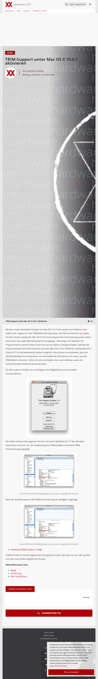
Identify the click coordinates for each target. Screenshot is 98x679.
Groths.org (16, 573)
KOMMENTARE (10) (51, 613)
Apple (86, 333)
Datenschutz (49, 635)
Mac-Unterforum (19, 576)
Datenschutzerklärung (58, 666)
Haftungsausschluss (49, 638)
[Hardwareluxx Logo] (18, 4)
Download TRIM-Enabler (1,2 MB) (26, 549)
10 (91, 321)
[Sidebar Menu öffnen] (90, 4)
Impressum (49, 632)
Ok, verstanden (71, 672)
